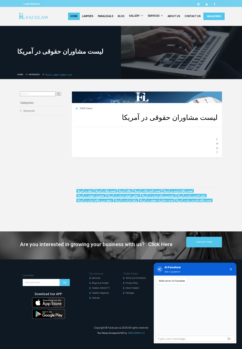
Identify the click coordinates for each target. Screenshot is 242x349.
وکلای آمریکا (125, 190)
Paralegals (105, 16)
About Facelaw (132, 288)
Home (73, 16)
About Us (174, 16)
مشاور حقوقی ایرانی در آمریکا (123, 195)
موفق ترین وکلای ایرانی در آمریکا (95, 200)
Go (64, 282)
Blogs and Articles (100, 283)
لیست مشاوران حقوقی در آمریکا (156, 200)
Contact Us (193, 16)
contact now (204, 242)
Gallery (134, 15)
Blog (121, 16)
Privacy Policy (132, 283)
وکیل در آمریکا (85, 190)
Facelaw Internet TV (101, 288)
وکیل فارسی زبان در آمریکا (191, 195)
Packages (130, 293)
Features (96, 298)
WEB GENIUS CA (136, 333)
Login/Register (32, 3)
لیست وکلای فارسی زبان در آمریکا (193, 200)
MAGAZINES (214, 16)
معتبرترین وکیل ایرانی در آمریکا (158, 195)
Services (154, 15)
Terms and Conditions (136, 278)
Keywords (34, 74)
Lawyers (87, 16)
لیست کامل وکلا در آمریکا (147, 190)
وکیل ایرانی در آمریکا (126, 200)
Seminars (96, 278)
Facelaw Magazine (100, 293)
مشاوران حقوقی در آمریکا (91, 195)
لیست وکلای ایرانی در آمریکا (178, 190)
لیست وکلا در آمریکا (105, 190)
